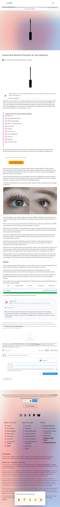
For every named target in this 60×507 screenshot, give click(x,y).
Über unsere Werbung (30, 438)
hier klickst (33, 295)
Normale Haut (8, 313)
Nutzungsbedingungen (18, 343)
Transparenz (41, 285)
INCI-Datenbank (47, 470)
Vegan (34, 315)
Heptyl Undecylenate (13, 121)
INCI (8, 285)
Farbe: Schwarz (46, 315)
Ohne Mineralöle (31, 313)
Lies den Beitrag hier (52, 7)
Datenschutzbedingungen (32, 343)
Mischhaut (43, 311)
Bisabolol (9, 139)
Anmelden (55, 350)
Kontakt (27, 448)
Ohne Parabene (39, 313)
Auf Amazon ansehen (14, 98)
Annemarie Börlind (19, 311)
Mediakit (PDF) (47, 435)
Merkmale (30, 285)
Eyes (25, 311)
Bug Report (32, 344)
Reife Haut (10, 315)
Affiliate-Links (10, 436)
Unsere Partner (10, 433)
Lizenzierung (28, 445)
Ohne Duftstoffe (15, 313)
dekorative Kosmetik (9, 466)
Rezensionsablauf (11, 431)
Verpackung (52, 285)
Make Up (35, 311)
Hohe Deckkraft (8, 316)
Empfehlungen (19, 285)
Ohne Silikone (46, 313)
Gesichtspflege (46, 464)
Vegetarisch (39, 315)
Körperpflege (40, 464)
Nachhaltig (48, 311)
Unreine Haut (21, 315)
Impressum (28, 425)
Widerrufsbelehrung (30, 433)
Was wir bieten (10, 428)
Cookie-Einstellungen (30, 436)
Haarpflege (54, 464)
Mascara (39, 311)
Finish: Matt (52, 315)
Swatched (15, 315)
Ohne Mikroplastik (23, 313)
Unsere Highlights (29, 315)
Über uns (9, 425)
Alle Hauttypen (11, 311)
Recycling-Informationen (50, 428)
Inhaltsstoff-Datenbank (49, 425)
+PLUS (46, 485)
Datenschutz (28, 428)
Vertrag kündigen (30, 406)
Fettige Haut (29, 311)
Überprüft (44, 360)
